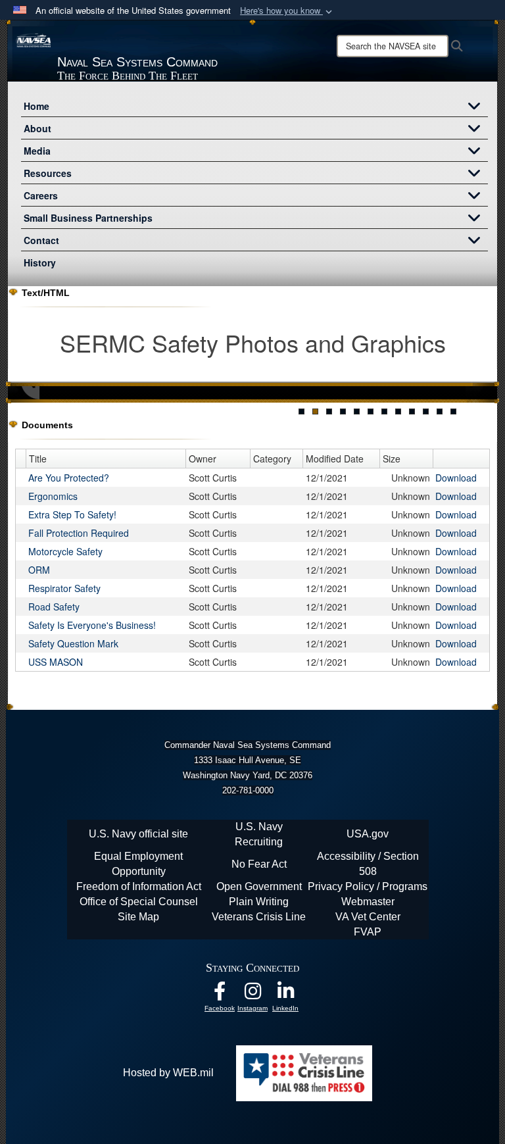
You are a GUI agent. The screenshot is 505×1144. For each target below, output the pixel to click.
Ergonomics (53, 496)
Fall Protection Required (78, 532)
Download (456, 477)
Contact (41, 240)
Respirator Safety (64, 588)
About (37, 128)
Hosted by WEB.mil (168, 1072)
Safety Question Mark (73, 643)
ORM (39, 569)
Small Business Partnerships (88, 217)
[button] (287, 11)
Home (36, 105)
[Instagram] (252, 994)
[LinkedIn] (285, 994)
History (40, 262)
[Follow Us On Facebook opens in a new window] (219, 994)
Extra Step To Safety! (72, 514)
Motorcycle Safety (65, 551)
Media (37, 150)
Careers (41, 195)
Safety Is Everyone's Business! (92, 625)
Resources (48, 173)
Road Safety (54, 606)
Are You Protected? (68, 477)
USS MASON (55, 661)
